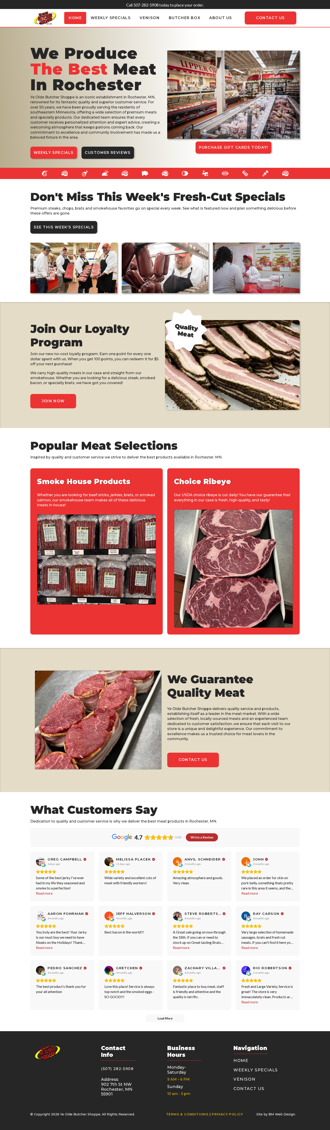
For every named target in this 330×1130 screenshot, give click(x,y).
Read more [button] (44, 893)
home (75, 18)
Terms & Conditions (187, 1114)
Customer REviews (108, 152)
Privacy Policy (227, 1114)
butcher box (184, 18)
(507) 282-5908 (117, 1069)
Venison (150, 18)
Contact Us (193, 760)
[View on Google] (40, 861)
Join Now (53, 401)
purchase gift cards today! (233, 147)
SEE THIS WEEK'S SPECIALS (64, 227)
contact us (270, 18)
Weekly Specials (54, 152)
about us (220, 18)
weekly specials (111, 18)
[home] (45, 18)
